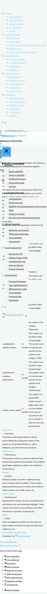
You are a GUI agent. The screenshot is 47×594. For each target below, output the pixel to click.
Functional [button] (6, 430)
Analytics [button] (6, 472)
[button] (10, 545)
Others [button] (5, 515)
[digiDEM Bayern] (7, 136)
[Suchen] (5, 122)
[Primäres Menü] (1, 153)
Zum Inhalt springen (8, 542)
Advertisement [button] (8, 493)
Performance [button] (7, 451)
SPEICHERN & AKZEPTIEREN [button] (14, 532)
